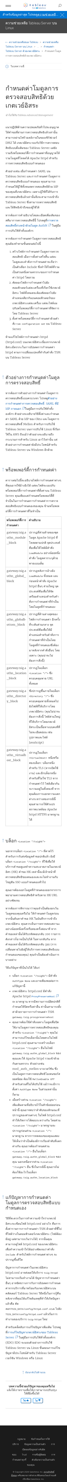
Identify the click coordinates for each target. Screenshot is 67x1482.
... (38, 46)
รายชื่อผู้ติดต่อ (39, 1454)
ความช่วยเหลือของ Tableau (24, 42)
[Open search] (60, 5)
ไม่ (36, 1400)
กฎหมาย (21, 1439)
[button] (7, 66)
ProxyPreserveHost (43, 996)
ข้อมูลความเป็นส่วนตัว (35, 1444)
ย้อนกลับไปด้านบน (35, 1372)
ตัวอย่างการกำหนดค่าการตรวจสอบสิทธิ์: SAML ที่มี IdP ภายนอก (32, 403)
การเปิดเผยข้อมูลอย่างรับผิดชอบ (33, 1449)
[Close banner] (62, 14)
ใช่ (24, 1400)
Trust (24, 1454)
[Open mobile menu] (8, 5)
